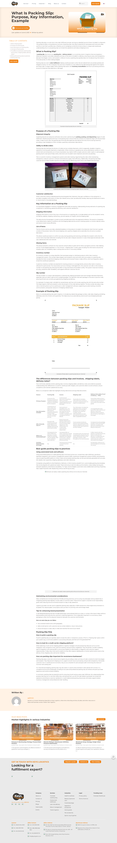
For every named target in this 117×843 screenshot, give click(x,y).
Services (25, 3)
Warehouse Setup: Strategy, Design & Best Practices (88, 742)
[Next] (102, 735)
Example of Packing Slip (17, 49)
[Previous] (14, 735)
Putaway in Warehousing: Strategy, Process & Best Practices (26, 742)
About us (56, 3)
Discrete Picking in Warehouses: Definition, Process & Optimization (56, 742)
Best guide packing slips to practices (20, 56)
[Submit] (80, 3)
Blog (49, 3)
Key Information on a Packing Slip (20, 47)
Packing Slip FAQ (15, 57)
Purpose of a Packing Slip (17, 45)
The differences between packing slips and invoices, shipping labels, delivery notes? (21, 52)
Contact (64, 3)
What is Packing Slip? (16, 43)
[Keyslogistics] (15, 4)
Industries (41, 3)
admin (31, 698)
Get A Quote (95, 3)
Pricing (34, 3)
